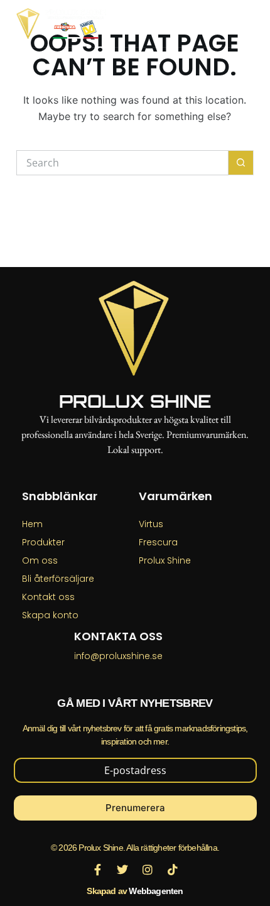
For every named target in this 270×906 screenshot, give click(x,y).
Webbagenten (156, 891)
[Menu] (248, 24)
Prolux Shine (135, 401)
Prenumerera (135, 808)
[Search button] (241, 162)
